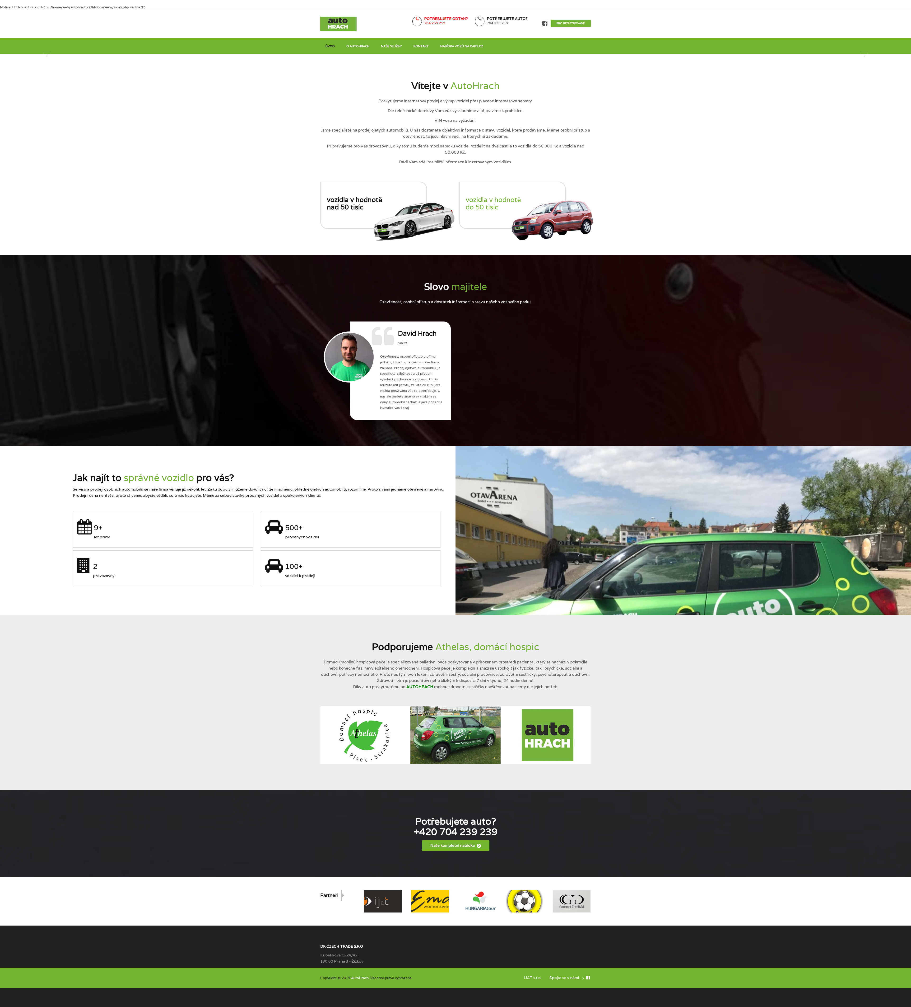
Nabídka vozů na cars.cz (461, 46)
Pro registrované (571, 23)
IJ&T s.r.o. (532, 977)
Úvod (330, 46)
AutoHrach (360, 978)
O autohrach (357, 46)
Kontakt (421, 46)
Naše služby (391, 46)
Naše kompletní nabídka (453, 845)
